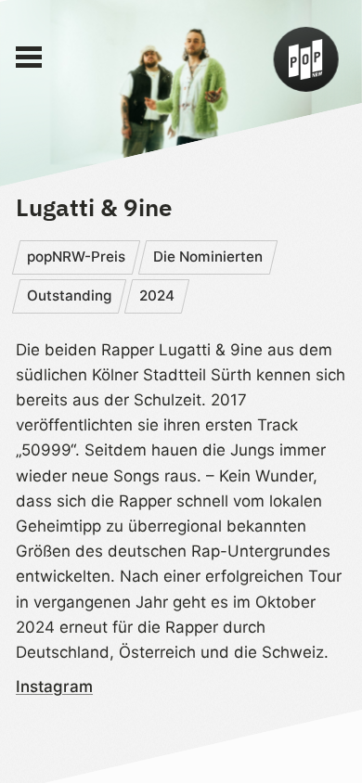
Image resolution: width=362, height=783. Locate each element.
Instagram (54, 686)
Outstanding (69, 295)
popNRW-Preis (76, 256)
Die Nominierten (208, 256)
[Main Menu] (29, 57)
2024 (157, 295)
